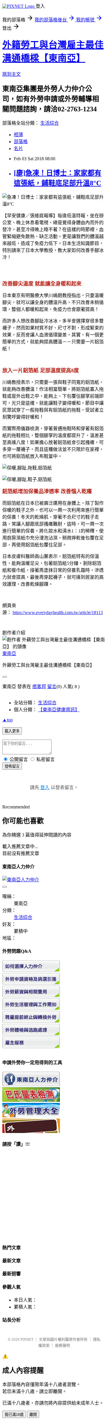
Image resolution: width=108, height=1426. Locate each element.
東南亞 (9, 653)
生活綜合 (49, 123)
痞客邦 (39, 686)
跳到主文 (11, 74)
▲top (7, 719)
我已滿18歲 (14, 1414)
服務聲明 (62, 1345)
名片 (18, 148)
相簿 (18, 134)
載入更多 (12, 731)
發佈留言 (12, 766)
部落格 (21, 141)
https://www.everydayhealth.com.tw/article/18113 (58, 612)
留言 (51, 686)
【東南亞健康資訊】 (58, 709)
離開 (33, 1414)
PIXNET (26, 1339)
